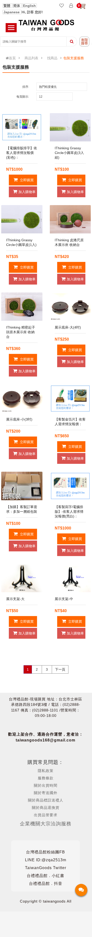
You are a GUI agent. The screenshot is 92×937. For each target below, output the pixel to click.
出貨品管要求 (45, 815)
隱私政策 (45, 771)
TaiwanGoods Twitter (45, 868)
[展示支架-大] (21, 578)
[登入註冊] (71, 5)
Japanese (12, 12)
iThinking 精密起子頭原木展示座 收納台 (20, 332)
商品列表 (31, 58)
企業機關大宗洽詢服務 (45, 823)
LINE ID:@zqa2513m (45, 860)
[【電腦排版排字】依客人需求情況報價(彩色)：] (21, 127)
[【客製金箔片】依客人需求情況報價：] (70, 398)
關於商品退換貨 (45, 807)
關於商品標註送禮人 (45, 800)
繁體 (7, 6)
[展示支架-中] (70, 578)
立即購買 (26, 180)
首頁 (12, 58)
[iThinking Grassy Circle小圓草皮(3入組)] (70, 127)
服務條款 (45, 778)
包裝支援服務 (73, 58)
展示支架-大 (15, 599)
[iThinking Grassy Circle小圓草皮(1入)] (21, 219)
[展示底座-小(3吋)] (21, 398)
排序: (25, 87)
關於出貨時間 (45, 785)
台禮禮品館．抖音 (45, 883)
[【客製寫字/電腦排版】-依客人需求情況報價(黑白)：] (70, 486)
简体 (17, 6)
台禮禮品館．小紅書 (45, 876)
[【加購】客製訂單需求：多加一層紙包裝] (21, 486)
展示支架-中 (64, 599)
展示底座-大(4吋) (68, 327)
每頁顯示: (22, 96)
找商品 (52, 58)
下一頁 (60, 669)
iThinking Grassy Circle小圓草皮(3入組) (69, 152)
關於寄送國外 (45, 793)
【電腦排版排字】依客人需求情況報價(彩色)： (21, 152)
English (29, 6)
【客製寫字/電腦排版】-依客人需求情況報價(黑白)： (69, 511)
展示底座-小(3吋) (19, 419)
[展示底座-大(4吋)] (70, 306)
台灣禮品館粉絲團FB (45, 852)
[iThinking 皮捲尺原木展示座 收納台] (70, 219)
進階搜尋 (84, 41)
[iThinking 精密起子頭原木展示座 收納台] (21, 306)
